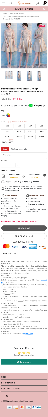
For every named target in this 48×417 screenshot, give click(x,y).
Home (5, 14)
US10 (19, 131)
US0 (7, 126)
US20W (41, 137)
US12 (30, 131)
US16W (19, 137)
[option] (24, 45)
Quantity (4, 161)
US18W (30, 137)
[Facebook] (2, 396)
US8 (7, 131)
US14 (42, 131)
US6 (41, 126)
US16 (7, 137)
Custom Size (7, 142)
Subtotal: (4, 170)
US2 (19, 126)
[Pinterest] (7, 396)
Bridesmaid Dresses (17, 14)
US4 (30, 126)
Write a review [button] (24, 362)
